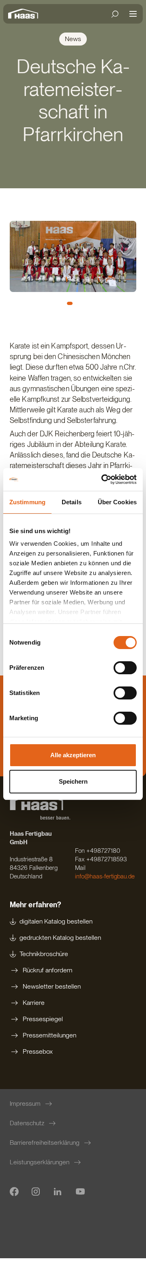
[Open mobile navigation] (133, 14)
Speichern (73, 781)
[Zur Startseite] (25, 14)
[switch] (125, 667)
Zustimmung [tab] (27, 502)
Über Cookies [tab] (117, 502)
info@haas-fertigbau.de (105, 876)
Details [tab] (72, 502)
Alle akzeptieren (73, 755)
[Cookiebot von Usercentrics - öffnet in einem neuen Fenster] (103, 479)
